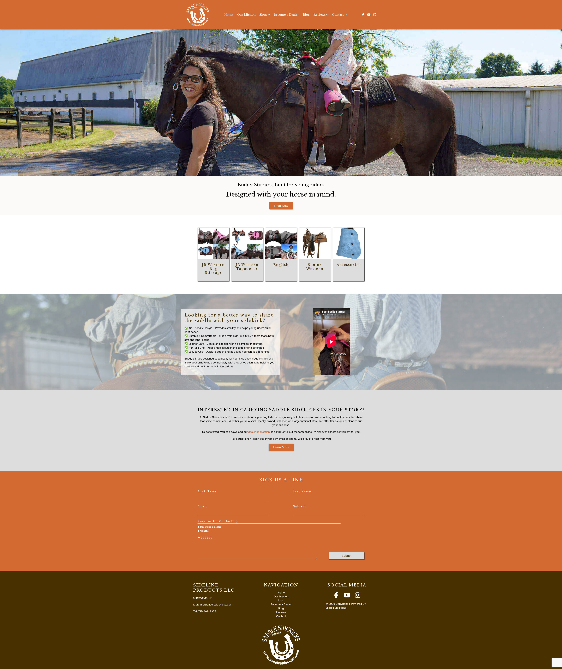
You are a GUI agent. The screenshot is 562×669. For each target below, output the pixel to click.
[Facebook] (363, 14)
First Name (207, 491)
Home (228, 14)
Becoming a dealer (210, 526)
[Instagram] (375, 14)
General (204, 530)
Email (202, 506)
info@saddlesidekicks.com (216, 604)
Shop (263, 14)
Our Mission (246, 14)
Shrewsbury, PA (202, 597)
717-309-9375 (207, 611)
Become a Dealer (286, 14)
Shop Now (281, 205)
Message (205, 538)
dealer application (259, 431)
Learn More (281, 447)
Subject (299, 506)
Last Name (302, 491)
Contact (338, 14)
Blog (306, 14)
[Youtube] (369, 14)
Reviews (319, 14)
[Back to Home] (198, 14)
